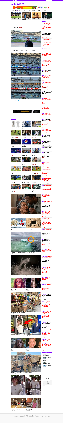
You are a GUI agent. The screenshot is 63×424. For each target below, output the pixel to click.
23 (43, 384)
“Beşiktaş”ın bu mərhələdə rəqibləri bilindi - (46, 323)
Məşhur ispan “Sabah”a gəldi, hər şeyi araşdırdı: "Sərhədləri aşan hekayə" (46, 76)
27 (48, 384)
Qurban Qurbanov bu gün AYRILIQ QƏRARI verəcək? (46, 333)
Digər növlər (38, 10)
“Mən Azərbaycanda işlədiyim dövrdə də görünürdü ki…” (46, 80)
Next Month (51, 378)
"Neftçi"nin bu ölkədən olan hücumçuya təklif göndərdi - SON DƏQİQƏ (46, 58)
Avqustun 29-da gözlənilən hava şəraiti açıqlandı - (46, 139)
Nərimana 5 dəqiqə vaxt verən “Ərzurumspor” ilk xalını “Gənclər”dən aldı (46, 199)
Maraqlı (25, 10)
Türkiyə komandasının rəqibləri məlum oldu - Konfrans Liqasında (46, 299)
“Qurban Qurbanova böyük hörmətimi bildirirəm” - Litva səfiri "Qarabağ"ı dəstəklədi (47, 202)
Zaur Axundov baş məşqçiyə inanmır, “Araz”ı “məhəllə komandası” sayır (46, 320)
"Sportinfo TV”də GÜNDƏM (48, 42)
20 (48, 383)
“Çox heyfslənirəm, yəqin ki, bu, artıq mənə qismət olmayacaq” (46, 133)
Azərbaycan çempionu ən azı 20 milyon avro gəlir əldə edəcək (46, 230)
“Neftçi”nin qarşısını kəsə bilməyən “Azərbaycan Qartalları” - (46, 179)
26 (47, 384)
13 (48, 382)
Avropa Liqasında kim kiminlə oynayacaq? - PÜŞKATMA (46, 163)
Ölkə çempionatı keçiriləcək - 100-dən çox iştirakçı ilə (46, 153)
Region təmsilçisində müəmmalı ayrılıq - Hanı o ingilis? (47, 275)
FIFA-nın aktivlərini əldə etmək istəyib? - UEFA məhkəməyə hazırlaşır (46, 237)
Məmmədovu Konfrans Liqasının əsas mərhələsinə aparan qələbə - (46, 183)
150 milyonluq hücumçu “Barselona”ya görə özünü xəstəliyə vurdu (46, 233)
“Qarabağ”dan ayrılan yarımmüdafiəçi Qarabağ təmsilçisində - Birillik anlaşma (46, 176)
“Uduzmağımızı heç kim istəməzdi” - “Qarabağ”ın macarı (46, 305)
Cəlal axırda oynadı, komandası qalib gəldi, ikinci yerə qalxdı (46, 195)
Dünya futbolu (21, 10)
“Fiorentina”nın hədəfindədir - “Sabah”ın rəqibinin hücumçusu (45, 31)
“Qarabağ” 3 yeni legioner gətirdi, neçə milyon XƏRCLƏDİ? (47, 250)
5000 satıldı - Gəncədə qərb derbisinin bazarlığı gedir (46, 278)
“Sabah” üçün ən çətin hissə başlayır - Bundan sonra (46, 302)
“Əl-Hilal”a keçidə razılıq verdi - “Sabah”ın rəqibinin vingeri (47, 260)
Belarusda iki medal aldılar (48, 147)
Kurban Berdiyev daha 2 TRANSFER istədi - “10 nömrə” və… (46, 330)
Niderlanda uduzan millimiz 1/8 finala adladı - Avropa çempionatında (46, 167)
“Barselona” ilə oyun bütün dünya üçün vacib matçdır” (46, 295)
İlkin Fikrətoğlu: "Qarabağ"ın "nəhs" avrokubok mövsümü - (46, 282)
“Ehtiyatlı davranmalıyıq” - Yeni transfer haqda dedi (46, 326)
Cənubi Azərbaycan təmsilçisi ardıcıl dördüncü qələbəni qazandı (46, 172)
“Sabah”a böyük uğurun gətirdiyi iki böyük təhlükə (46, 254)
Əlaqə (45, 10)
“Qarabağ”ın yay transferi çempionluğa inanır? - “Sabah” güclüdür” (46, 227)
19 (47, 383)
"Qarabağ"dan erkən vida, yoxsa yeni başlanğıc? (46, 312)
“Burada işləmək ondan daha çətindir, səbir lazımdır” (46, 243)
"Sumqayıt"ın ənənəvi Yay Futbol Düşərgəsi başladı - (46, 156)
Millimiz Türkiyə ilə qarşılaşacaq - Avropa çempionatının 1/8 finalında (46, 117)
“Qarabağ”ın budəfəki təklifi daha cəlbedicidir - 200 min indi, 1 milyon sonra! (46, 61)
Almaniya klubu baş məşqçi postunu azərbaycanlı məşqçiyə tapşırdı (46, 268)
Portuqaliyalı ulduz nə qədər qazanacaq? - (46, 68)
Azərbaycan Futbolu (14, 10)
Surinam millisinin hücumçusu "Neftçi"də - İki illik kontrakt (47, 257)
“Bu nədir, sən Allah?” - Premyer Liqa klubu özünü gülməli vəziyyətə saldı (46, 309)
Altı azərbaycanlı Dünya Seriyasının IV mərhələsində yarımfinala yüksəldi (46, 142)
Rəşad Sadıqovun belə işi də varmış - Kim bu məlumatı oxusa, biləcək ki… (46, 40)
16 (43, 383)
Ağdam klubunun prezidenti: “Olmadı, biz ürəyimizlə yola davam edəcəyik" (47, 127)
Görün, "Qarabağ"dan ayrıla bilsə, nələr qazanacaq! (46, 292)
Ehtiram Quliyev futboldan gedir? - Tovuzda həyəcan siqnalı (46, 271)
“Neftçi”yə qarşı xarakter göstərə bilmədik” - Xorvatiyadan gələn (46, 247)
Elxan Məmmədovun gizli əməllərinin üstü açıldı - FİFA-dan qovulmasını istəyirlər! (46, 51)
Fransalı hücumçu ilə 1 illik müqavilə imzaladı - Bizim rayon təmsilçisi (46, 111)
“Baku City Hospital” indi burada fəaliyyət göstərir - (46, 86)
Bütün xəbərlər (47, 352)
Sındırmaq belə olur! (47, 48)
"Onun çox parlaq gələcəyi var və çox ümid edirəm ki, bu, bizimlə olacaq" (47, 92)
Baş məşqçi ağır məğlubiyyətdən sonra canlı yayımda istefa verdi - (46, 240)
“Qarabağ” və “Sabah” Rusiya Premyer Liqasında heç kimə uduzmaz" (46, 124)
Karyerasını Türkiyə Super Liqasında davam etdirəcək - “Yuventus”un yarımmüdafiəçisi (46, 34)
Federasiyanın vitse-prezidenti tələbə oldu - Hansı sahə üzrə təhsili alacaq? (46, 192)
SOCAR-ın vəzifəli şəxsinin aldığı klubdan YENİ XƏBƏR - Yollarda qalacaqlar (46, 96)
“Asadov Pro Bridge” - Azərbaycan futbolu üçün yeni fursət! (46, 27)
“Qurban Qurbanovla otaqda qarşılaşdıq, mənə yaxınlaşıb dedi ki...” (46, 219)
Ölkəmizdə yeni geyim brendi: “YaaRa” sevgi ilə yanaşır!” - (46, 64)
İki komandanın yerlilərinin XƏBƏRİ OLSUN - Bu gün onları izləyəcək (47, 24)
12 (47, 382)
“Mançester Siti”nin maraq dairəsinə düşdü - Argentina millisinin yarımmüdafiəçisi (47, 205)
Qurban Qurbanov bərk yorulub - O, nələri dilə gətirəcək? (46, 83)
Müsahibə (29, 10)
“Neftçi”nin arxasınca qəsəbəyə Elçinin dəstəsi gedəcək (46, 337)
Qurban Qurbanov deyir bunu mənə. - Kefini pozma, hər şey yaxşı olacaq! (46, 54)
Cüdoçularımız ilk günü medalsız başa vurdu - (46, 120)
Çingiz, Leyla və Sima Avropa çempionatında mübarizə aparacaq (47, 150)
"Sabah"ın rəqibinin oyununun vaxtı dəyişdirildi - (46, 209)
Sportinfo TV (33, 10)
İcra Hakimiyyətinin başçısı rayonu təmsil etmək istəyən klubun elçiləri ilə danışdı (47, 186)
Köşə (42, 10)
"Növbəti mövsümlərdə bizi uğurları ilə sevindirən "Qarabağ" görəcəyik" (46, 160)
